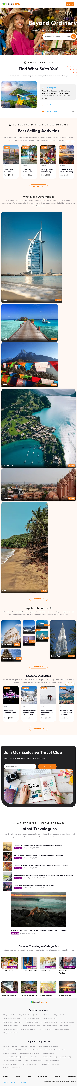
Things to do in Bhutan (10, 1029)
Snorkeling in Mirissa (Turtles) (12, 1057)
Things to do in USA (9, 1015)
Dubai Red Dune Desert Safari (48, 1046)
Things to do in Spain (49, 1018)
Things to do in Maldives (27, 1029)
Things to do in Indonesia (10, 1033)
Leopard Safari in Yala (30, 1057)
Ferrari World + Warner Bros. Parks (54, 1050)
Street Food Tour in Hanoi (28, 1064)
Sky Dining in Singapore (10, 1064)
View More (37, 187)
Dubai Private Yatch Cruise (33, 1050)
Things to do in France (60, 1015)
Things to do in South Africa (30, 1025)
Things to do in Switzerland (32, 1018)
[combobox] (59, 36)
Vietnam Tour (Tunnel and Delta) (13, 1067)
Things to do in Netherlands (11, 1018)
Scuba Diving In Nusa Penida (33, 1060)
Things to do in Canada (26, 1015)
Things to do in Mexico (43, 1015)
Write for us (42, 1076)
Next (73, 141)
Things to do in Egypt (50, 1022)
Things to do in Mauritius (10, 1025)
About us (57, 1076)
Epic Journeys (51, 111)
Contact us (72, 1076)
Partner (17, 1076)
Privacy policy (23, 1082)
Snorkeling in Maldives (9, 1053)
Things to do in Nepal (45, 1029)
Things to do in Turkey (49, 1025)
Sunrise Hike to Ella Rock (48, 1057)
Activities (49, 105)
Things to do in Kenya (67, 1022)
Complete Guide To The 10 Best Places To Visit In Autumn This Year (41, 865)
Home (5, 1076)
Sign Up (46, 766)
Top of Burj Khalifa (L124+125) (12, 1050)
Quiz (29, 1076)
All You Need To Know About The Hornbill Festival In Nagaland (38, 855)
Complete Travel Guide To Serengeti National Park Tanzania (38, 845)
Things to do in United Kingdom (12, 1022)
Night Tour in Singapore (52, 1060)
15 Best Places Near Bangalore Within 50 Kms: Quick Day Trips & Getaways (43, 875)
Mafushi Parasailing (48, 1053)
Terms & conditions (9, 1082)
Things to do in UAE (65, 1025)
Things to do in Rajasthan (33, 1022)
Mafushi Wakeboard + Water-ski (29, 1053)
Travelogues (50, 88)
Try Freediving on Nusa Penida (12, 1060)
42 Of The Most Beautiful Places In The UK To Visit (34, 885)
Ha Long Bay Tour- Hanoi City (49, 1064)
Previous (67, 141)
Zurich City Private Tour (28, 1046)
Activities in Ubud (64, 1057)
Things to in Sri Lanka (61, 1029)
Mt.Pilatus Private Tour (10, 1046)
